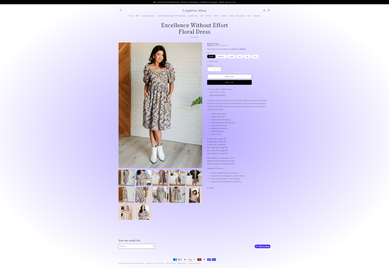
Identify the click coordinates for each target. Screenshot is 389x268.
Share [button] (211, 188)
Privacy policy (160, 263)
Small (211, 56)
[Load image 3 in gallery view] (160, 178)
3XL (256, 56)
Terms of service (171, 263)
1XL (239, 56)
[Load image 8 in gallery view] (160, 195)
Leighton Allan (127, 263)
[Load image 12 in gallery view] (143, 212)
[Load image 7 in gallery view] (143, 195)
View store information (217, 95)
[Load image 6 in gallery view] (126, 195)
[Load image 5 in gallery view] (194, 178)
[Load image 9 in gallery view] (177, 195)
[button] (121, 10)
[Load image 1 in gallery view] (126, 178)
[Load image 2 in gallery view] (143, 178)
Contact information (194, 263)
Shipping (210, 45)
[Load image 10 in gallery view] (194, 195)
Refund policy (150, 263)
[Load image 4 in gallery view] (177, 178)
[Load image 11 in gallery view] (126, 212)
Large (231, 56)
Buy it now (229, 82)
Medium (221, 56)
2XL (247, 56)
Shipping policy (182, 263)
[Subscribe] (152, 246)
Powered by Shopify (138, 263)
